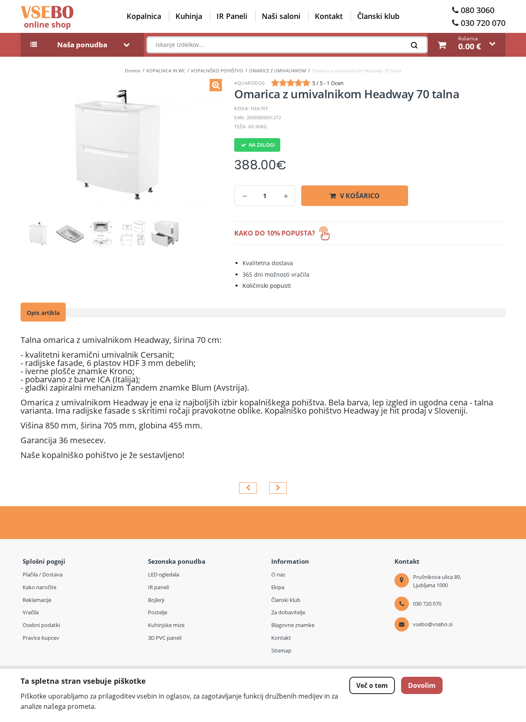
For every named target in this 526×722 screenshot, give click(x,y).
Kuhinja (188, 16)
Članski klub (378, 16)
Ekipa (277, 587)
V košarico (360, 195)
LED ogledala (163, 574)
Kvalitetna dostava (267, 263)
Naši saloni (281, 16)
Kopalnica (144, 16)
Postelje (157, 612)
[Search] (416, 47)
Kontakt (329, 16)
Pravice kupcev (41, 637)
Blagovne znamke (292, 625)
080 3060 (477, 10)
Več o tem (372, 685)
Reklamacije (37, 600)
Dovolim (422, 685)
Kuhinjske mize (166, 625)
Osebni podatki (41, 625)
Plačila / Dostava (42, 574)
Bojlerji (156, 600)
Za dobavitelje (288, 612)
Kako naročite (39, 587)
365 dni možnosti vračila (275, 274)
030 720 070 (483, 22)
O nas (278, 574)
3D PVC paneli (165, 637)
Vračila (31, 612)
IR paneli (158, 587)
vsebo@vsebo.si (432, 624)
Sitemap (281, 650)
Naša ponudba (82, 45)
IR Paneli (232, 16)
